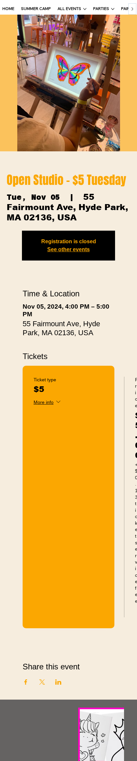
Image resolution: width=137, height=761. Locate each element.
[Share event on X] (42, 682)
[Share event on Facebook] (26, 682)
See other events (68, 249)
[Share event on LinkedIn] (58, 682)
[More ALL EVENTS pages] (84, 9)
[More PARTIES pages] (112, 9)
